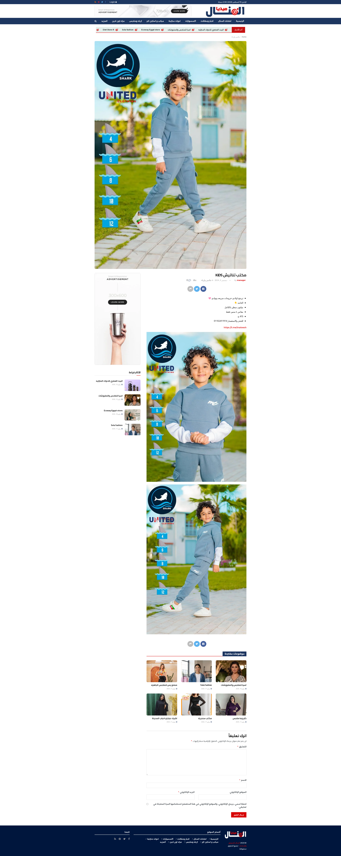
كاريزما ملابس (135, 30)
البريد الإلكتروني (186, 792)
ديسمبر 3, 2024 (221, 280)
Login (112, 2)
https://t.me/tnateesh (235, 327)
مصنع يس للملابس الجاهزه (182, 30)
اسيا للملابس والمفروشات (233, 685)
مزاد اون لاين (118, 21)
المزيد (104, 21)
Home (244, 37)
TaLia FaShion (156, 30)
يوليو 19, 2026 (240, 689)
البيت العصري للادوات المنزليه (109, 381)
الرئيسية (240, 21)
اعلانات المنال (224, 21)
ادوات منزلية (174, 21)
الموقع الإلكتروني (238, 792)
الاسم (242, 780)
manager (241, 280)
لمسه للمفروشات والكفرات (109, 30)
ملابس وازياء (236, 37)
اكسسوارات (190, 21)
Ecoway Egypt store (113, 410)
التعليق (241, 746)
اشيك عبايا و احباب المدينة (164, 718)
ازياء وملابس (135, 21)
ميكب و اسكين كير (155, 21)
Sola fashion (227, 30)
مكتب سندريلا (205, 718)
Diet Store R (208, 30)
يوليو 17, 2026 (205, 689)
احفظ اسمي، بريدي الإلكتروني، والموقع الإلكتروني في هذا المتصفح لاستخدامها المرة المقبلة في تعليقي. (199, 805)
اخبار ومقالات (207, 21)
